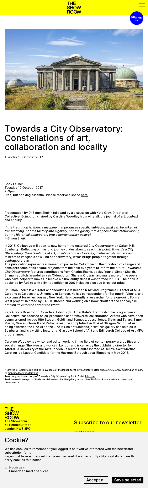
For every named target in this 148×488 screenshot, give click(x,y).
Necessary (17, 467)
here (84, 195)
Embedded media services (28, 471)
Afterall (93, 216)
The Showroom (74, 8)
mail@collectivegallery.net (23, 373)
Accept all (96, 479)
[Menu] (142, 5)
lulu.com (90, 376)
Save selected (127, 479)
